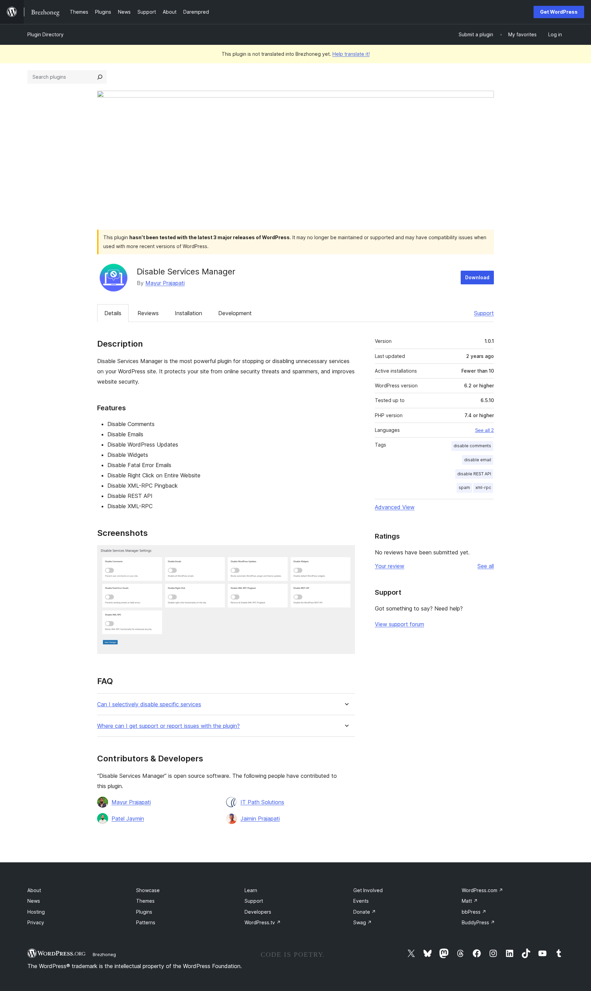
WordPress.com (482, 890)
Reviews (148, 313)
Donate (364, 912)
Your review (389, 566)
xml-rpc (483, 487)
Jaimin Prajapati (260, 818)
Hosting (36, 912)
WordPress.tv (263, 922)
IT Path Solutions (262, 802)
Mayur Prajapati (165, 283)
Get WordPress (559, 12)
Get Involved (368, 890)
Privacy (35, 922)
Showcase (148, 890)
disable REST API (474, 473)
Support (484, 313)
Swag (362, 922)
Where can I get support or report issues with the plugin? (168, 726)
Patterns (145, 922)
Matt (470, 901)
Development (235, 313)
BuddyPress (478, 922)
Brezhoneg (104, 954)
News (33, 901)
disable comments (472, 445)
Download (477, 277)
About (34, 890)
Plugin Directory (45, 34)
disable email (477, 459)
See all (485, 566)
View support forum (399, 624)
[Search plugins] (100, 77)
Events (361, 901)
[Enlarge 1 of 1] (345, 554)
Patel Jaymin (127, 818)
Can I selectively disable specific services (149, 704)
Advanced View (395, 507)
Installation (188, 313)
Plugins (144, 912)
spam (464, 487)
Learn (251, 890)
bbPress (474, 912)
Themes (145, 901)
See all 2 (484, 430)
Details (112, 313)
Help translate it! (351, 54)
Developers (258, 912)
